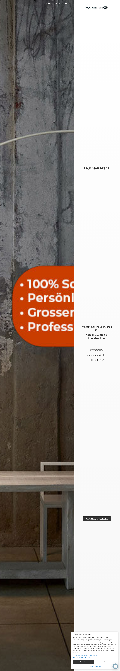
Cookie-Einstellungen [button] (94, 666)
